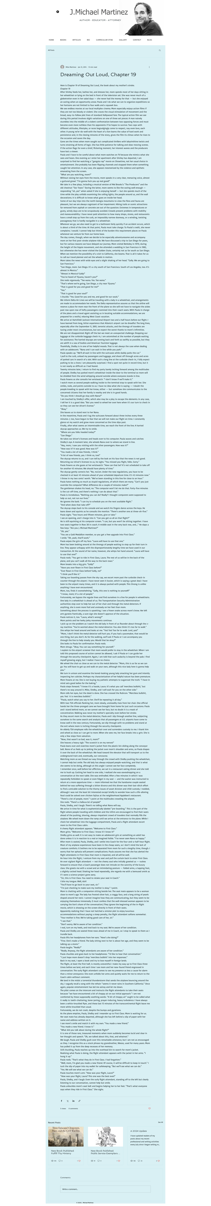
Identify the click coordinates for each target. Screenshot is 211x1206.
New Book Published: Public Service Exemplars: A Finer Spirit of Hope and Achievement (105, 1152)
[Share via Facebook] (61, 1101)
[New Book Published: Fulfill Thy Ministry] (66, 1137)
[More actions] (149, 66)
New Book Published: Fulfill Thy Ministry (62, 1152)
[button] (160, 50)
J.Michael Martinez (99, 12)
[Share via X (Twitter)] (67, 1101)
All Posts (51, 50)
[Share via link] (79, 1101)
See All (160, 1122)
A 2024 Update (138, 1131)
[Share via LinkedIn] (73, 1101)
